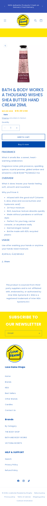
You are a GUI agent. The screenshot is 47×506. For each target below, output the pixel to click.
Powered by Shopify (24, 493)
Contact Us (10, 410)
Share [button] (7, 261)
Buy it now (23, 144)
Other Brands (11, 399)
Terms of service (24, 497)
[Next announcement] (42, 6)
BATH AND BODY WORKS (16, 437)
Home (8, 376)
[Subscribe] (39, 333)
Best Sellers (10, 393)
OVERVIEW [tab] (7, 178)
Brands (8, 382)
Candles (9, 404)
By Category (11, 426)
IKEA (7, 387)
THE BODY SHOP (12, 432)
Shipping (5, 118)
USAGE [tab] (6, 240)
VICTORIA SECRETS (13, 443)
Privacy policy (9, 497)
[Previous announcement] (4, 6)
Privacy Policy (11, 464)
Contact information (25, 501)
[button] (5, 20)
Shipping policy (39, 497)
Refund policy (39, 493)
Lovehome (12, 493)
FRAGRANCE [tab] (8, 152)
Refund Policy (11, 470)
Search (8, 459)
